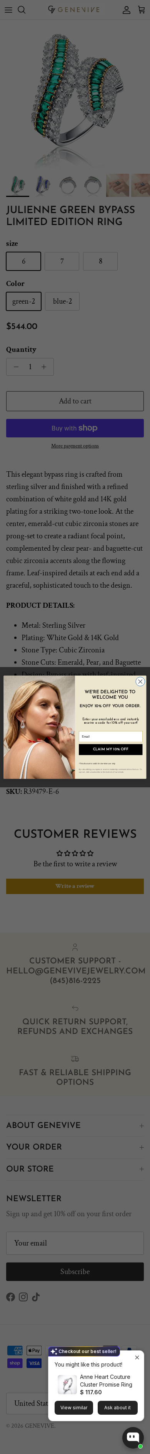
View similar (73, 1407)
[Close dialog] (140, 681)
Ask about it (117, 1407)
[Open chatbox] (133, 1438)
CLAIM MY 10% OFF (110, 749)
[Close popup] (137, 1357)
